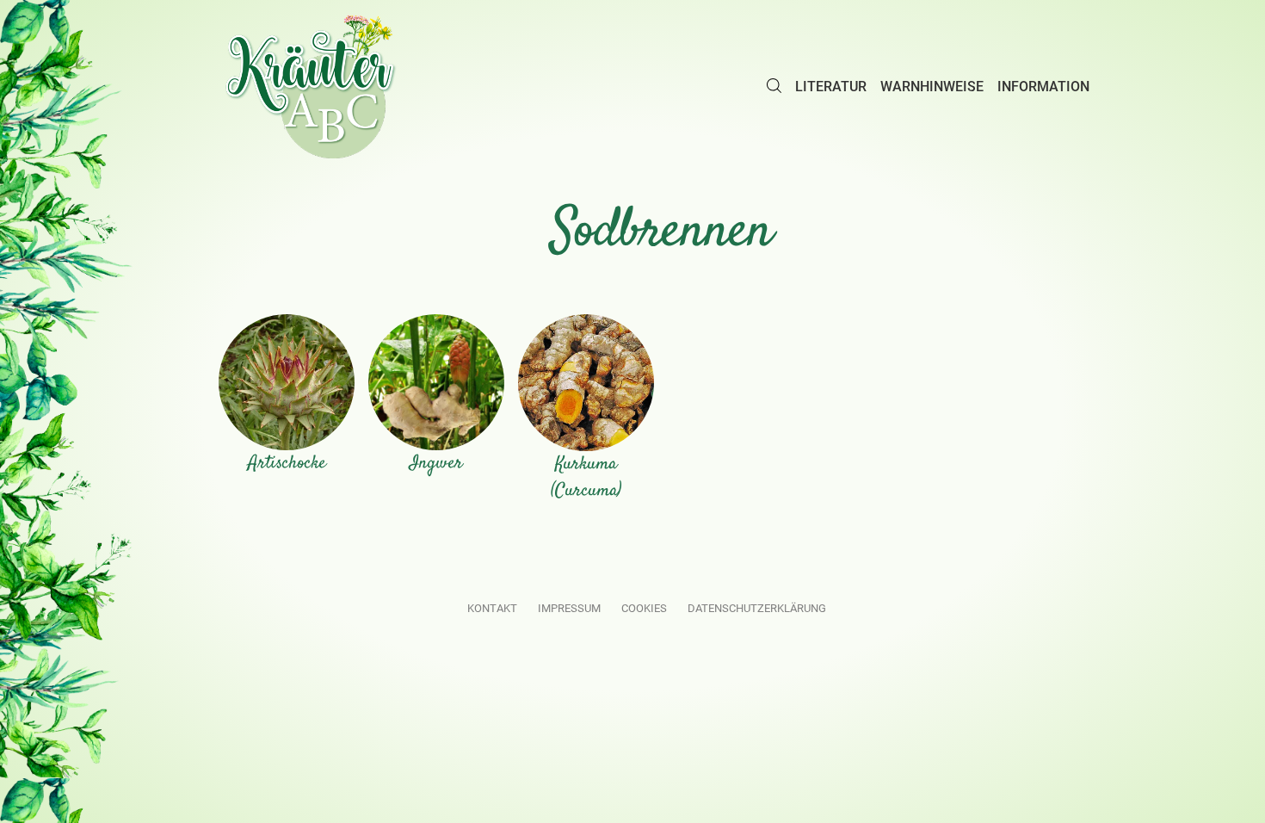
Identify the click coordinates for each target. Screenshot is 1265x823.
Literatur (831, 86)
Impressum (569, 608)
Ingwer (436, 463)
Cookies (644, 608)
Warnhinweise (932, 86)
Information (1043, 86)
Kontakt (492, 608)
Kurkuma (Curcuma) (586, 478)
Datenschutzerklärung (757, 608)
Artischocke (287, 463)
